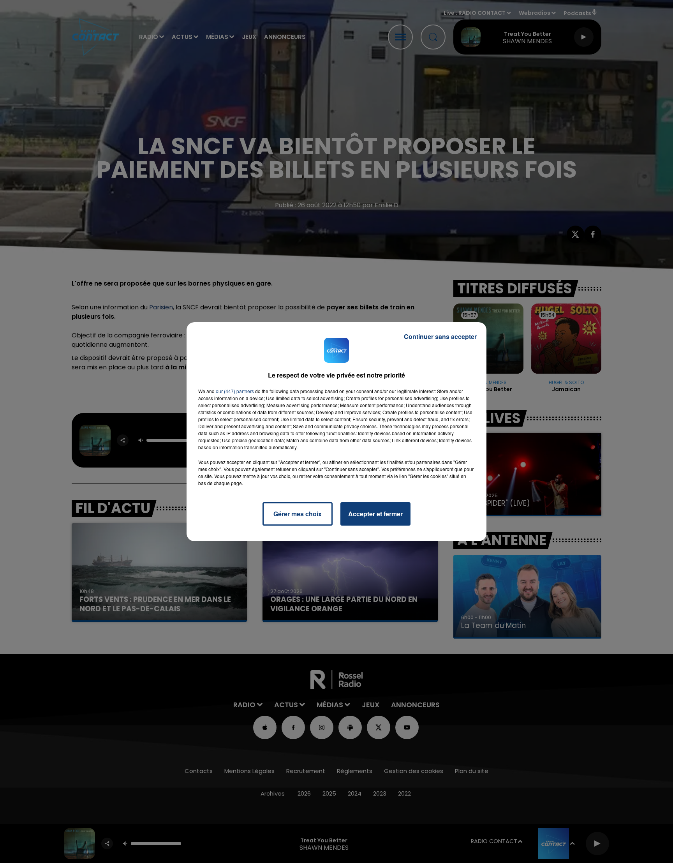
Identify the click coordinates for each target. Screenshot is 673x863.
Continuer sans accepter (440, 336)
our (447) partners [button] (235, 391)
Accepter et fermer (375, 513)
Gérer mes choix (297, 513)
